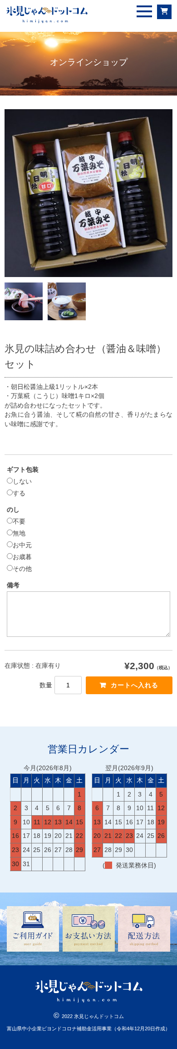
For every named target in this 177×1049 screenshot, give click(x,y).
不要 (19, 521)
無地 (19, 533)
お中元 (22, 545)
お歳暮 (22, 556)
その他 (22, 568)
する (19, 493)
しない (22, 481)
